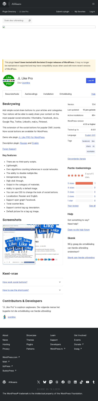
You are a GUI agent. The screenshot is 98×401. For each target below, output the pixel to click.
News (5, 340)
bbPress (8, 366)
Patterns (30, 349)
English (35, 143)
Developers (55, 344)
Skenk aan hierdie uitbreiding (81, 257)
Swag (78, 349)
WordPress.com (11, 357)
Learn (53, 335)
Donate (79, 344)
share (88, 146)
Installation (48, 94)
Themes (30, 340)
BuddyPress (9, 370)
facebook (86, 141)
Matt (6, 361)
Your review (73, 205)
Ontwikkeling (66, 94)
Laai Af (91, 80)
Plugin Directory (9, 11)
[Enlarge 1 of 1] (59, 227)
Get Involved (80, 335)
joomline (26, 82)
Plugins (29, 344)
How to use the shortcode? (16, 290)
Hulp (93, 94)
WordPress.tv (57, 349)
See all (92, 205)
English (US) (90, 135)
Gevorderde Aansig (77, 158)
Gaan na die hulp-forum (79, 229)
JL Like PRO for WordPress (32, 137)
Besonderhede (12, 94)
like (93, 141)
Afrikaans (13, 382)
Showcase (31, 335)
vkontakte (90, 151)
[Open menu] (94, 4)
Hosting (6, 344)
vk (93, 146)
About (5, 335)
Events (77, 340)
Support (54, 340)
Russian (23, 143)
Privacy (6, 349)
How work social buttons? (15, 282)
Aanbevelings (31, 94)
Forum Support (9, 149)
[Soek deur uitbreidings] (29, 20)
